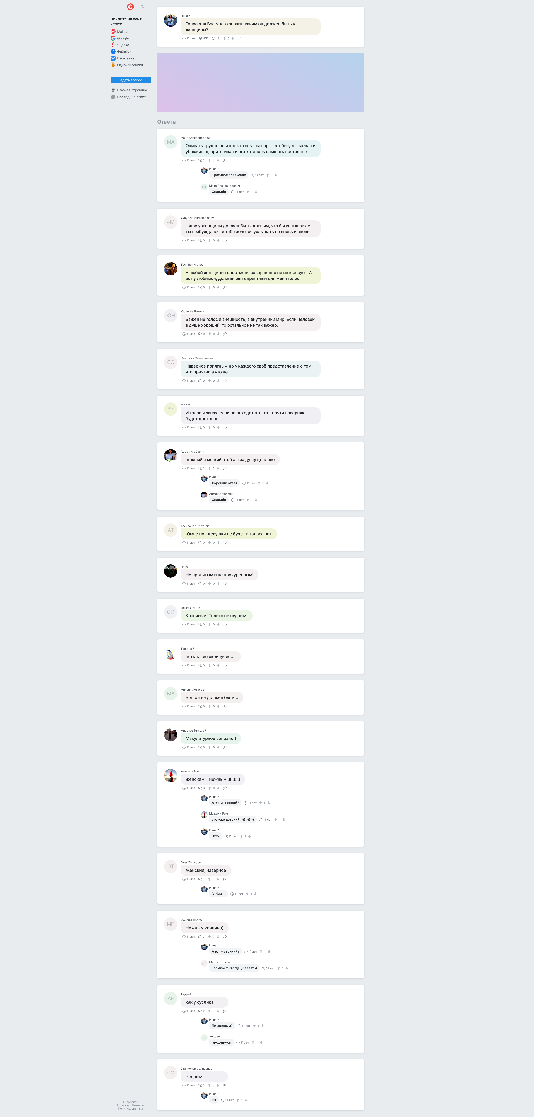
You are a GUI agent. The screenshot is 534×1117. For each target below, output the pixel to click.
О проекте (130, 1102)
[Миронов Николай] (172, 734)
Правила (123, 1105)
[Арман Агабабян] (172, 455)
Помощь (138, 1105)
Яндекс (123, 45)
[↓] (232, 38)
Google (123, 38)
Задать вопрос (130, 80)
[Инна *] (172, 20)
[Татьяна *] (172, 653)
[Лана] (172, 571)
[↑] (225, 38)
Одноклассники (130, 65)
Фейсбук (124, 51)
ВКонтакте (125, 58)
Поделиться (239, 38)
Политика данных (130, 1108)
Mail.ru (122, 31)
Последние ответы (132, 97)
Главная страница (132, 90)
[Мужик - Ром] (172, 775)
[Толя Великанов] (172, 268)
